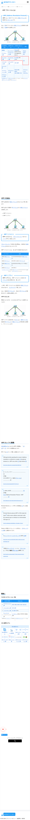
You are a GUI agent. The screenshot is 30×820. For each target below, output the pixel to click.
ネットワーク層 (6, 79)
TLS (21, 73)
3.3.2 (4, 494)
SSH (15, 73)
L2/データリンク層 (18, 633)
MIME (18, 73)
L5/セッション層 (11, 640)
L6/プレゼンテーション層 (18, 640)
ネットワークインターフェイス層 (11, 52)
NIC (24, 54)
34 (8, 496)
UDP (18, 62)
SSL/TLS (24, 604)
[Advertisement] (15, 180)
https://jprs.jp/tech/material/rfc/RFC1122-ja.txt (11, 483)
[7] (6, 515)
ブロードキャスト (17, 236)
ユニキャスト (12, 287)
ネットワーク (7, 535)
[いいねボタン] (3, 729)
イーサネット (4, 269)
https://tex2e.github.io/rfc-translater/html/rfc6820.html (12, 465)
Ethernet (16, 50)
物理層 (3, 50)
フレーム (8, 269)
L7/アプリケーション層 (25, 640)
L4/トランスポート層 (5, 640)
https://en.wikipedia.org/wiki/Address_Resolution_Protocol (13, 523)
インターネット (15, 535)
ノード (4, 238)
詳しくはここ (13, 79)
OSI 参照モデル (4, 78)
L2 (23, 446)
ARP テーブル (24, 319)
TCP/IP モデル (10, 78)
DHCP (16, 71)
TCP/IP (16, 45)
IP (9, 18)
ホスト (16, 319)
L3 (5, 448)
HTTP (16, 69)
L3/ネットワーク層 (25, 633)
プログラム (25, 73)
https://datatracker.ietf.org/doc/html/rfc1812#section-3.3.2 (13, 500)
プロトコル (10, 20)
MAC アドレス (21, 18)
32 (24, 490)
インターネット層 (7, 610)
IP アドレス (15, 207)
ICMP (6, 27)
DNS (18, 69)
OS (24, 60)
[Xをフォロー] (15, 740)
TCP (15, 62)
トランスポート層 (7, 607)
